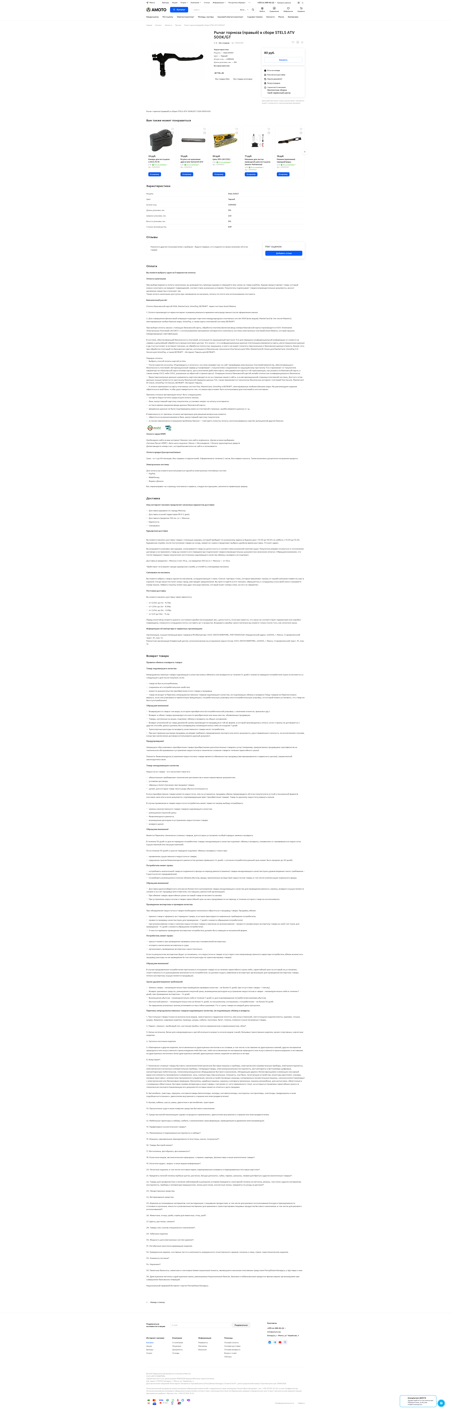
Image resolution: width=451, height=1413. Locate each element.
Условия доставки (232, 1346)
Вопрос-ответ (230, 1353)
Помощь (228, 1338)
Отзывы (175, 1353)
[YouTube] (280, 1342)
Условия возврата (232, 1349)
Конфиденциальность (284, 1403)
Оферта (301, 1403)
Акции (149, 1346)
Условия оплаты (231, 1342)
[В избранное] (293, 42)
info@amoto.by (274, 1332)
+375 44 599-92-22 (265, 3)
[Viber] (285, 1342)
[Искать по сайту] (253, 9)
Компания (177, 1338)
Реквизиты (203, 1342)
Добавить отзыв (284, 253)
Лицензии (176, 1346)
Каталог (150, 1342)
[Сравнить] (298, 42)
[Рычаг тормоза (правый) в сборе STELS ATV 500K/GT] (177, 61)
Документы (177, 1349)
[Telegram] (274, 1342)
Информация (204, 1338)
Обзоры (228, 1357)
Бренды (149, 1349)
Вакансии (202, 1349)
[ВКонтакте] (269, 1342)
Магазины (202, 1346)
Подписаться (241, 1325)
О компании (177, 1342)
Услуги (149, 1353)
